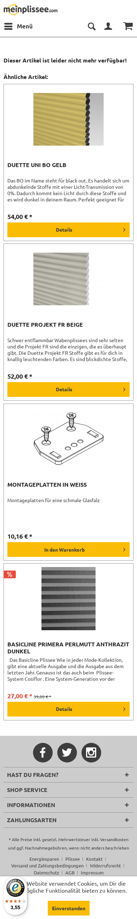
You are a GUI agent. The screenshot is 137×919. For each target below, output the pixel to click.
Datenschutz (46, 872)
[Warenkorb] (126, 26)
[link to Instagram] (91, 752)
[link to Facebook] (43, 752)
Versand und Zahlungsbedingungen (47, 865)
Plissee (72, 859)
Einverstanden (68, 908)
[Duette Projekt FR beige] (68, 279)
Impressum (92, 872)
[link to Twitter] (67, 752)
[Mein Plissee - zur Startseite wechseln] (31, 10)
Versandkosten (114, 839)
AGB (69, 872)
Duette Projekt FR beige (45, 324)
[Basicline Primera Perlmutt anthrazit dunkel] (68, 598)
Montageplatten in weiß (47, 484)
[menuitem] (18, 26)
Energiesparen (44, 859)
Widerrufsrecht (105, 865)
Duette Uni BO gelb (36, 164)
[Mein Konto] (109, 26)
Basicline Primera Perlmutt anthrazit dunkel (68, 648)
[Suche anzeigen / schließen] (91, 26)
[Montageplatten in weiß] (68, 439)
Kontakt (94, 859)
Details (64, 229)
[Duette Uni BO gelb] (68, 119)
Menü (25, 26)
